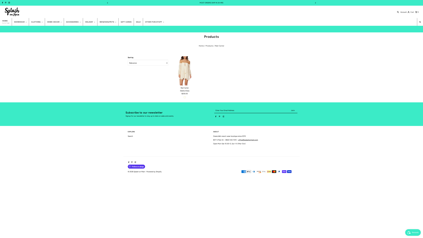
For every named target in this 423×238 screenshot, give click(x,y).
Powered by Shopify (154, 172)
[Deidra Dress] (184, 70)
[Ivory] (185, 97)
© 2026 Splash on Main (136, 172)
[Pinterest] (5, 3)
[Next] (315, 3)
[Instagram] (9, 3)
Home (201, 46)
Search (130, 136)
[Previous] (107, 3)
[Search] (398, 12)
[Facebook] (2, 3)
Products (209, 46)
